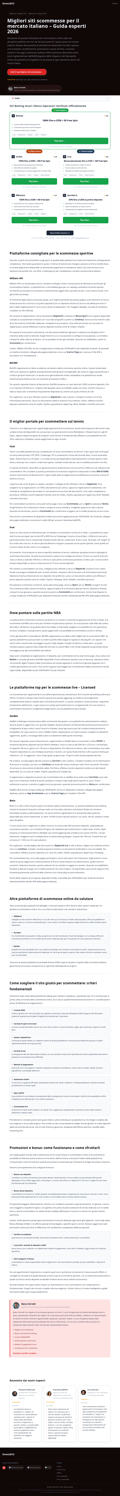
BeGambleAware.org (82, 238)
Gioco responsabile (63, 1479)
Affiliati (59, 1473)
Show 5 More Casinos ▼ (60, 233)
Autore (115, 3)
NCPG (48, 1467)
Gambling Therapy (16, 1467)
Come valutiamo (62, 1476)
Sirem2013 (8, 3)
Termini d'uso (61, 1470)
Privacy (59, 1466)
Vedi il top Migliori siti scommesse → (27, 72)
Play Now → (60, 141)
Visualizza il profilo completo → (25, 1353)
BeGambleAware (33, 1467)
